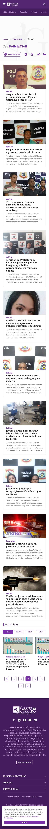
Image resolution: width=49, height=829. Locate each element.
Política (34, 12)
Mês (30, 632)
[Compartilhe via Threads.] (32, 54)
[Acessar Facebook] (24, 720)
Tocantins (24, 12)
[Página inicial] (24, 710)
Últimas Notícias (9, 12)
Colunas (8, 782)
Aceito (24, 822)
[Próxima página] (28, 685)
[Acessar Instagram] (19, 720)
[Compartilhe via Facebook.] (25, 54)
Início (5, 39)
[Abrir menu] (4, 4)
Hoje (8, 632)
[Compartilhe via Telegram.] (38, 54)
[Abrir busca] (44, 4)
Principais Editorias (14, 776)
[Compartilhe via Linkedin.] (44, 54)
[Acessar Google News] (35, 720)
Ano (41, 632)
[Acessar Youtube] (30, 720)
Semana (19, 632)
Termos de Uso (13, 796)
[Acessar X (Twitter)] (13, 720)
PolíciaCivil (17, 39)
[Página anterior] (6, 678)
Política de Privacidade (32, 796)
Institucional (11, 789)
